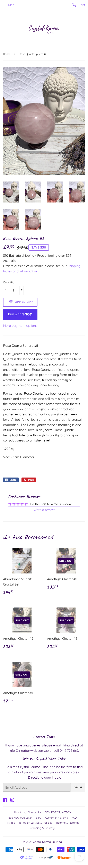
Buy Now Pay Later (20, 817)
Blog (38, 817)
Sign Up (77, 787)
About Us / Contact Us (27, 812)
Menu (12, 5)
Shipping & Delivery (42, 828)
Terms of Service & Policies (35, 822)
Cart (81, 5)
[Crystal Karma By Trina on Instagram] (12, 800)
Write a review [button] (44, 510)
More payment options (20, 326)
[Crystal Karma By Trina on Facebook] (5, 800)
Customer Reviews (56, 817)
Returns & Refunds (67, 822)
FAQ (74, 817)
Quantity (9, 282)
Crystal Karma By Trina (47, 841)
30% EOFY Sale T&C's (58, 812)
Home (6, 54)
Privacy (10, 822)
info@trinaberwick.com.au (29, 750)
